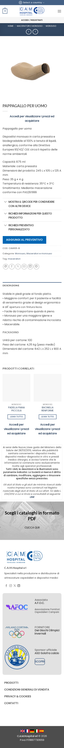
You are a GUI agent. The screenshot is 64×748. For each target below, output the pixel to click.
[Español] (42, 731)
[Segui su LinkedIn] (18, 585)
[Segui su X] (14, 585)
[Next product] (28, 31)
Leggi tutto (16, 416)
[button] (5, 11)
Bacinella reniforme (47, 409)
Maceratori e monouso (29, 26)
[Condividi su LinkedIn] (30, 266)
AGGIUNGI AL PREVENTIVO (24, 240)
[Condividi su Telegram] (36, 266)
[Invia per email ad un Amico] (24, 266)
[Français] (27, 731)
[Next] (61, 408)
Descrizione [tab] (11, 285)
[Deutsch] (32, 731)
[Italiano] (37, 731)
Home (10, 26)
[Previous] (3, 408)
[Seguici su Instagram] (10, 585)
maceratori (14, 258)
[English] (22, 731)
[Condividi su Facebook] (12, 266)
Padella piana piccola (16, 409)
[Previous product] (35, 31)
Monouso (51, 26)
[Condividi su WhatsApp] (6, 266)
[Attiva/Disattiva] (5, 202)
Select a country (32, 2)
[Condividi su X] (18, 266)
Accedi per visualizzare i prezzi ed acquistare (16, 429)
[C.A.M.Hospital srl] (24, 557)
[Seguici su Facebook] (6, 585)
